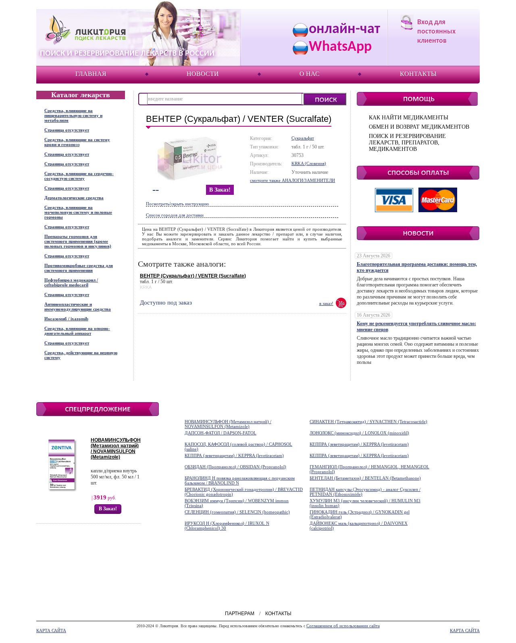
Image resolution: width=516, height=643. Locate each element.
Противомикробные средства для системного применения (78, 268)
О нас (310, 73)
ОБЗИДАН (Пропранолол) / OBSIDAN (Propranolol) (235, 466)
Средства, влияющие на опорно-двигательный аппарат (77, 331)
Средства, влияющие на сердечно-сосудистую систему (79, 176)
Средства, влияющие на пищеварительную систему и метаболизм (73, 115)
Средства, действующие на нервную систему (80, 355)
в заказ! (220, 190)
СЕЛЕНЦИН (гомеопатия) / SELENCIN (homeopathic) (237, 511)
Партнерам (239, 613)
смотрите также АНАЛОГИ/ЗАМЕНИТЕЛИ (292, 180)
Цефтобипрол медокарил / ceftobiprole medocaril (71, 282)
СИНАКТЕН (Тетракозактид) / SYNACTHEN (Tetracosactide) (368, 421)
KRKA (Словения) (308, 163)
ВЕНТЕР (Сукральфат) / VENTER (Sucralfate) (193, 276)
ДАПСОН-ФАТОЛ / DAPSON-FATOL (220, 432)
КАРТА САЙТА (51, 630)
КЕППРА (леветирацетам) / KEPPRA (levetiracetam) (359, 444)
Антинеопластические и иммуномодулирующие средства (77, 306)
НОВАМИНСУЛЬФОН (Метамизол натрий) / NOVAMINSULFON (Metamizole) (116, 448)
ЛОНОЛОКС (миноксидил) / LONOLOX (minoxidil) (359, 432)
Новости (203, 73)
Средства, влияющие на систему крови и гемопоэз (77, 142)
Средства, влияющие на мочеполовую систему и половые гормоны (78, 212)
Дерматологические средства (74, 197)
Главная (90, 73)
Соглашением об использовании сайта (343, 625)
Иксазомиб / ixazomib (66, 318)
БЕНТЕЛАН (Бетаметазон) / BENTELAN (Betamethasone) (365, 478)
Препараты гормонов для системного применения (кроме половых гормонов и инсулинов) (77, 241)
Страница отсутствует (66, 129)
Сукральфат (302, 138)
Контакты (418, 73)
